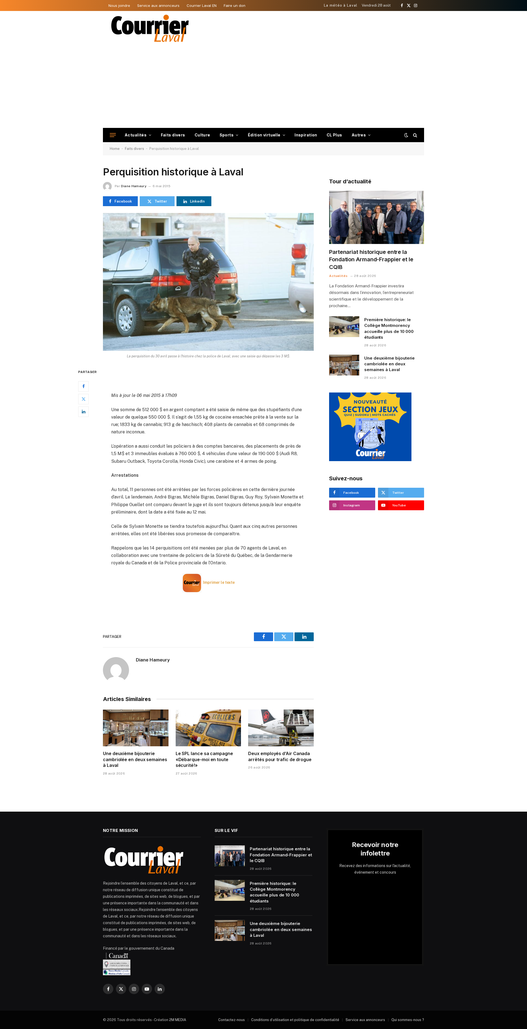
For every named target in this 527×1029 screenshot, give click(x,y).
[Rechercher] (414, 135)
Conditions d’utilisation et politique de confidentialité (295, 1020)
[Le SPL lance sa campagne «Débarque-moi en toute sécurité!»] (208, 728)
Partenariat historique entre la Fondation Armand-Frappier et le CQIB (371, 259)
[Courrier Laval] (150, 28)
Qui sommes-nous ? (407, 1020)
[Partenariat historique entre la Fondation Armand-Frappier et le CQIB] (376, 217)
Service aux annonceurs (158, 5)
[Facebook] (83, 386)
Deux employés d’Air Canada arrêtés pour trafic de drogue (280, 756)
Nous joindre (119, 5)
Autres (359, 135)
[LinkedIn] (83, 411)
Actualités (136, 135)
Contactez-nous (231, 1020)
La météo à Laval (341, 5)
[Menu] (113, 135)
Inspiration (306, 135)
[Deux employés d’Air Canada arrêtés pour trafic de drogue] (281, 728)
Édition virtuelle (264, 135)
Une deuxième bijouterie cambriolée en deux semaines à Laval (135, 759)
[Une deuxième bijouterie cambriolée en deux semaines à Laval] (136, 728)
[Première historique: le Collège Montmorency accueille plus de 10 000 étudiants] (344, 326)
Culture (202, 135)
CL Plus (334, 135)
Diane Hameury (134, 186)
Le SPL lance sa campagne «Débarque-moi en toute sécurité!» (204, 759)
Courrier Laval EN (202, 5)
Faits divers (173, 135)
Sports (227, 135)
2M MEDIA (177, 1020)
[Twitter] (83, 399)
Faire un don (234, 5)
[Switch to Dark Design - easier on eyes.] (406, 135)
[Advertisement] (263, 86)
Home (115, 149)
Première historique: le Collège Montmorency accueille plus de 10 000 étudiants (389, 328)
